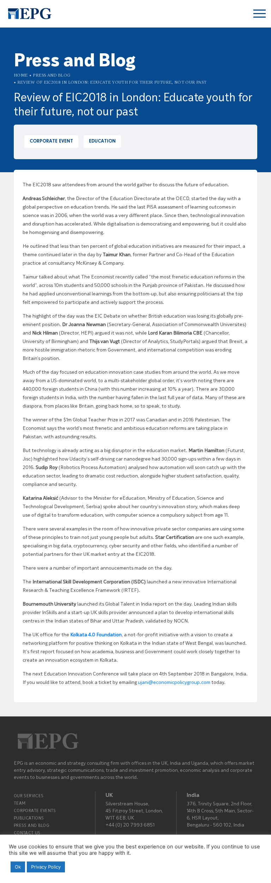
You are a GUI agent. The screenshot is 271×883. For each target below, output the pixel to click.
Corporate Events (35, 810)
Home (21, 75)
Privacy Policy (46, 867)
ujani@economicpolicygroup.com (174, 682)
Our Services (28, 795)
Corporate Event (51, 141)
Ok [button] (18, 867)
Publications (29, 818)
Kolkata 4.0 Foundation (96, 634)
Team (19, 803)
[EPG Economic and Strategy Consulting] (29, 14)
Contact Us (27, 832)
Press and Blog (51, 75)
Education (102, 141)
